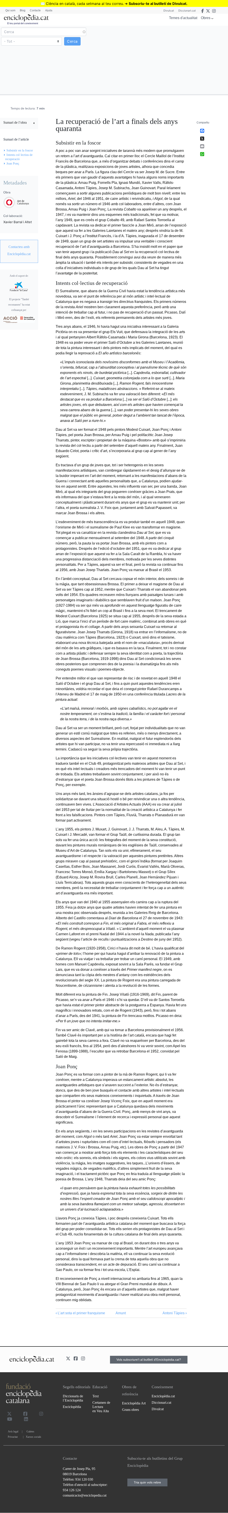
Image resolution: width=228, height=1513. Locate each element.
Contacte (35, 10)
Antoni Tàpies (175, 1313)
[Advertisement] (170, 60)
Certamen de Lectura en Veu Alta (101, 1407)
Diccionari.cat (187, 10)
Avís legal (13, 1431)
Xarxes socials (33, 1436)
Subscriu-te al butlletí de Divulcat (157, 3)
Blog (22, 10)
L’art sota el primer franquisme (80, 1313)
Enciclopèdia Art (134, 1403)
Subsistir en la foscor (19, 150)
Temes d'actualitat (183, 18)
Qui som (10, 10)
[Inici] (26, 18)
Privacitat (13, 1436)
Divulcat (168, 10)
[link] (19, 123)
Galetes (30, 1431)
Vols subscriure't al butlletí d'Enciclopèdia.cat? (148, 1359)
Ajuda (48, 10)
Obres (205, 18)
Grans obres (130, 1410)
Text (95, 1396)
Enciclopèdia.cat (163, 1396)
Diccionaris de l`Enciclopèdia (73, 1398)
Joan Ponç (12, 163)
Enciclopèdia (72, 1407)
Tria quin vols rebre (147, 1482)
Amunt (121, 1313)
